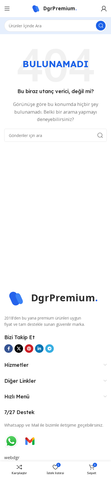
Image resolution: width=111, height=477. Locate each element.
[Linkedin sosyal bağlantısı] (39, 348)
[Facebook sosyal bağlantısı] (8, 348)
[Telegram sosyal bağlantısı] (49, 348)
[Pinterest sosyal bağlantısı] (29, 348)
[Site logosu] (55, 8)
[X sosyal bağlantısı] (19, 348)
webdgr (12, 457)
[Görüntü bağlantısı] (55, 297)
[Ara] (101, 25)
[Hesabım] (104, 8)
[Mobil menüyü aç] (7, 8)
